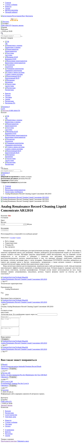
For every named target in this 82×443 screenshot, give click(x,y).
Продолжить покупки (9, 441)
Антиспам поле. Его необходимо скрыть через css (19, 314)
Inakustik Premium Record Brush (21, 366)
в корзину (5, 230)
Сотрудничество (11, 415)
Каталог (8, 411)
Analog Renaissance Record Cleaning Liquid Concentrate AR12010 (24, 279)
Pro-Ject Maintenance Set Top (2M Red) (24, 375)
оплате (19, 237)
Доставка (8, 97)
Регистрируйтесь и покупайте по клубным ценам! (19, 234)
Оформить (4, 368)
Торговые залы (10, 417)
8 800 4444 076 (6, 25)
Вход (23, 16)
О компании (9, 430)
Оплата (7, 95)
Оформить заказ (23, 441)
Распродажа (9, 101)
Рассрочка (10, 103)
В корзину (13, 368)
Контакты (29, 16)
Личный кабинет (11, 12)
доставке (12, 237)
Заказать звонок (17, 25)
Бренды (8, 93)
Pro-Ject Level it (15, 383)
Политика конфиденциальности (9, 396)
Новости (8, 6)
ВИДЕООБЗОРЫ (11, 10)
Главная (8, 3)
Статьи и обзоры (11, 4)
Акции (7, 8)
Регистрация (17, 16)
